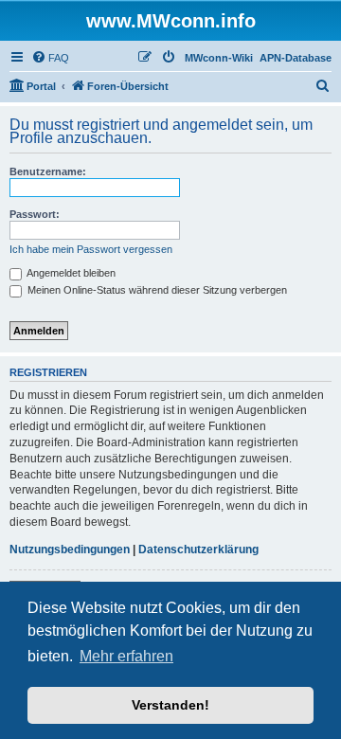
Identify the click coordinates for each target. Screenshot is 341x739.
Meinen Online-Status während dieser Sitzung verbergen (156, 290)
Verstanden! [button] (170, 704)
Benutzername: (47, 171)
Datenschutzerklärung (198, 549)
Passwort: (34, 214)
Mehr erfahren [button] (126, 656)
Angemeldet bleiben (70, 273)
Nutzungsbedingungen (69, 549)
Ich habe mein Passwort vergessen (90, 249)
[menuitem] (50, 57)
